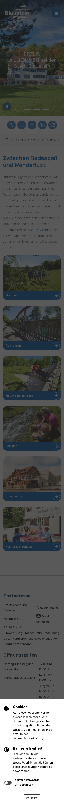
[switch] (8, 783)
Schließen (32, 797)
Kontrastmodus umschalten (27, 782)
